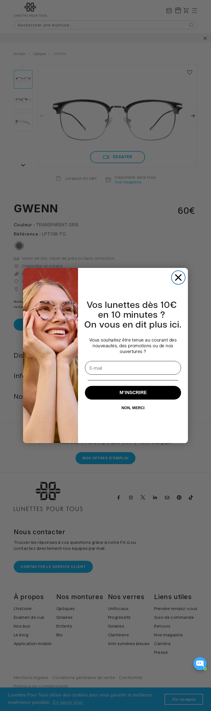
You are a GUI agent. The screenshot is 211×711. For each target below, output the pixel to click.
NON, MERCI (133, 408)
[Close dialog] (178, 277)
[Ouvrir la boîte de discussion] (200, 663)
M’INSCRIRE (133, 392)
